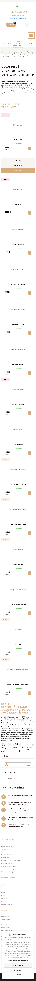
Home (12, 42)
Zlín (2, 901)
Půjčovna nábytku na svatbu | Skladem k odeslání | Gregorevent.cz (17, 45)
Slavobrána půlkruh (18, 284)
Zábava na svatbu (18, 59)
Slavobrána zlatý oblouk (18, 484)
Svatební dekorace (26, 57)
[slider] (6, 763)
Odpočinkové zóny (22, 55)
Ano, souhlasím (18, 965)
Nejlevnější (18, 165)
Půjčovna (20, 42)
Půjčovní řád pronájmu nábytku (10, 860)
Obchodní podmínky (7, 869)
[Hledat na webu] (27, 25)
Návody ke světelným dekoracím (11, 872)
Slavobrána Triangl (18, 324)
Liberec (3, 895)
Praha (3, 884)
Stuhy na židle (9, 55)
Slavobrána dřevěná (18, 364)
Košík (12, 24)
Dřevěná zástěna (18, 244)
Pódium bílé (18, 140)
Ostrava (3, 890)
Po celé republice (6, 904)
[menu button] (31, 35)
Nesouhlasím (18, 970)
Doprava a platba (6, 852)
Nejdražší (18, 171)
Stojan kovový (18, 444)
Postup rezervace (6, 846)
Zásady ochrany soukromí (9, 866)
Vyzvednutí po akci (7, 855)
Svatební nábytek (10, 51)
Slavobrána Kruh (18, 404)
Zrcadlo (18, 644)
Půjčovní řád (5, 858)
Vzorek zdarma (6, 849)
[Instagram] (14, 19)
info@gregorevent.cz (18, 15)
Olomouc (4, 898)
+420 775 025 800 (18, 12)
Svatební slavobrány (18, 47)
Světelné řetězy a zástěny (9, 57)
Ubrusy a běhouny (7, 53)
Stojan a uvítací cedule (18, 604)
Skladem (12, 778)
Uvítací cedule (18, 564)
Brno (2, 887)
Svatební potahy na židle (23, 53)
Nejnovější (18, 160)
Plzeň (3, 893)
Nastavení (18, 975)
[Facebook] (22, 19)
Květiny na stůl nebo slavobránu (18, 684)
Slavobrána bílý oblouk (18, 524)
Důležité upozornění (7, 863)
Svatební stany (23, 51)
